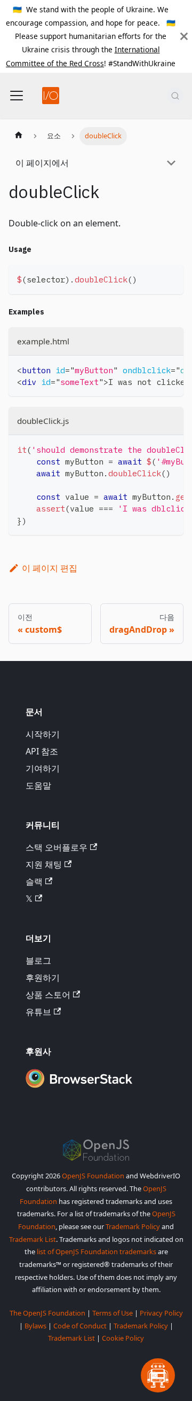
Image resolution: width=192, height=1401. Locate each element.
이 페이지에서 (42, 163)
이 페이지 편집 (49, 568)
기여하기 (43, 768)
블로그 (38, 960)
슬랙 (34, 881)
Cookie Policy (123, 1338)
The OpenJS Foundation (47, 1313)
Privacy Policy (161, 1313)
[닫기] (184, 36)
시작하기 (43, 734)
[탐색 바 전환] (17, 96)
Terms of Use (112, 1313)
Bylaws (35, 1326)
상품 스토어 (48, 995)
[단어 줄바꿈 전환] (151, 369)
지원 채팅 (44, 864)
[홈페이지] (19, 136)
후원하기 (43, 977)
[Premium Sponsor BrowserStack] (79, 1089)
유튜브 (38, 1012)
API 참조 (42, 751)
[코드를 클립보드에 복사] (170, 278)
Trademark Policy (133, 1226)
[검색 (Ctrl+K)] (175, 96)
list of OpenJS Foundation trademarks (96, 1251)
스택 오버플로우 (56, 847)
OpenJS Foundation (93, 1175)
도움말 (38, 785)
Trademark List (32, 1239)
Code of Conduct (80, 1326)
